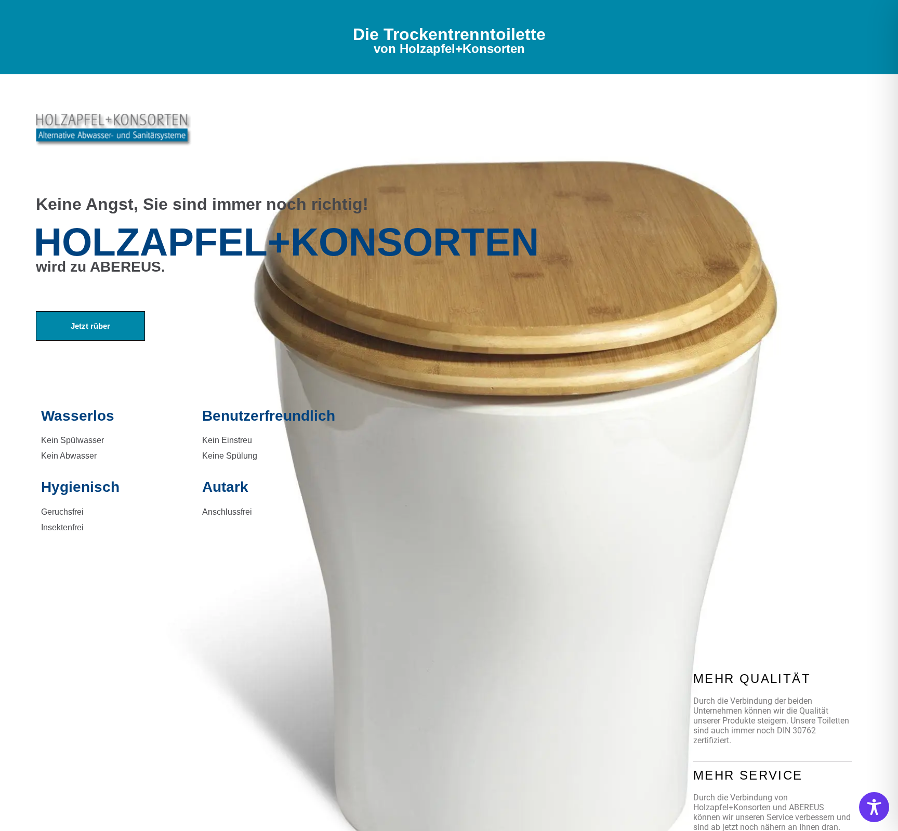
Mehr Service (748, 775)
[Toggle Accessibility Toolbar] (874, 807)
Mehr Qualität (752, 679)
